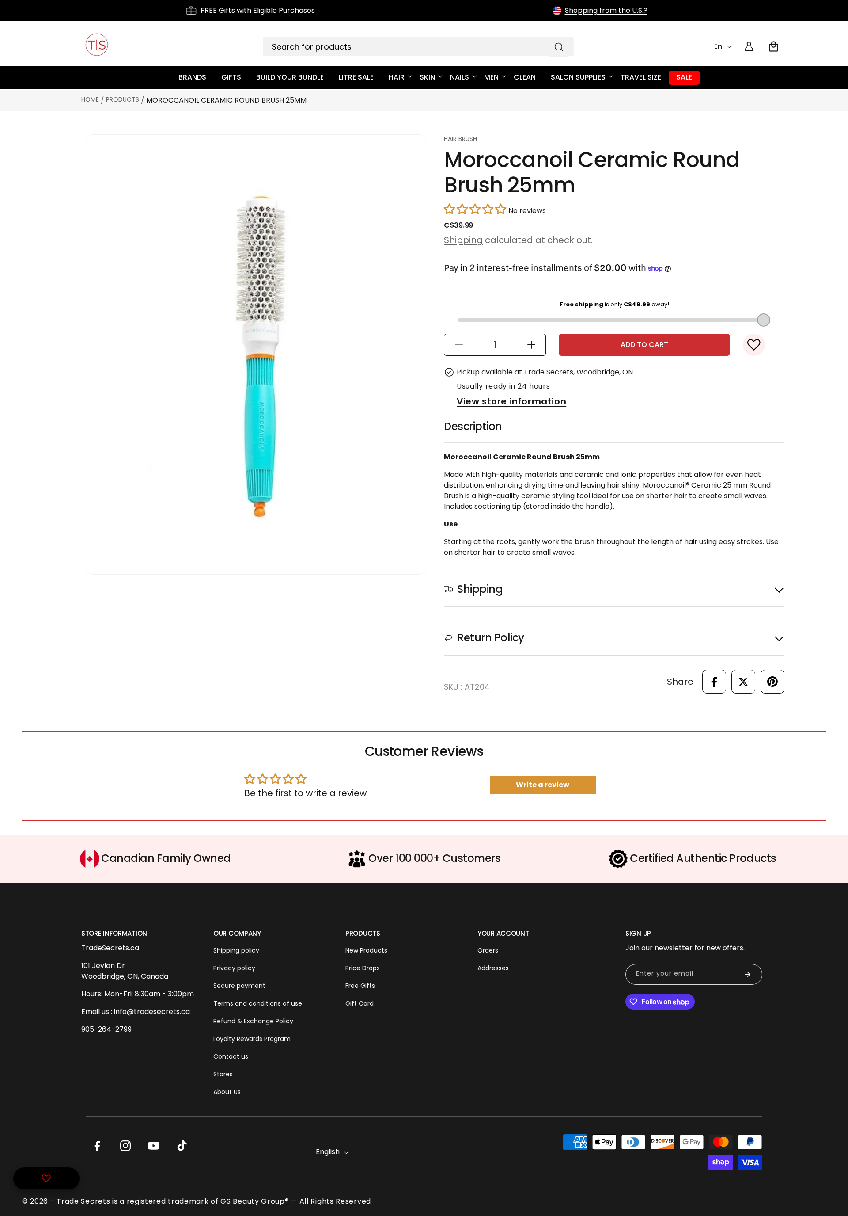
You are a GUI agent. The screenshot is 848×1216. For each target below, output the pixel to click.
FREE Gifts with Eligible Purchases (258, 10)
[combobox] (418, 46)
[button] (773, 46)
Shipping (463, 240)
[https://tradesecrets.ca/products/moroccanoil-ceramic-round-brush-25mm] (714, 681)
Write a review (542, 785)
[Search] (558, 47)
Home (90, 99)
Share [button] (680, 681)
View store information (511, 401)
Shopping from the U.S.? (606, 10)
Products (122, 99)
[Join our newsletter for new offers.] (747, 974)
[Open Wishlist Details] (46, 1178)
